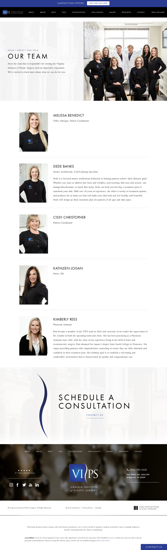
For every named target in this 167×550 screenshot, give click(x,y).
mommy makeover (132, 527)
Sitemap (98, 508)
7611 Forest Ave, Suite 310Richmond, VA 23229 (138, 476)
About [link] (31, 12)
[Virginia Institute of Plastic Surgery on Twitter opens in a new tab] (24, 485)
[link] (156, 12)
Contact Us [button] (154, 547)
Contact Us (94, 415)
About (21, 50)
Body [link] (54, 12)
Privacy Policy (87, 508)
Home (11, 50)
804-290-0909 (104, 541)
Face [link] (64, 12)
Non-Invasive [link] (97, 12)
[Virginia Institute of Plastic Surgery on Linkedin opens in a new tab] (37, 485)
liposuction (78, 530)
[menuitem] (31, 12)
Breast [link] (43, 12)
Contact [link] (141, 12)
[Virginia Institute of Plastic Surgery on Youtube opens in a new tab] (30, 485)
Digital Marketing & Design (149, 508)
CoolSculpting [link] (78, 12)
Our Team (33, 50)
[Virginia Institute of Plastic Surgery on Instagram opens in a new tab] (11, 485)
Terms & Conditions (73, 508)
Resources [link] (126, 12)
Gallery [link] (112, 12)
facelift (67, 530)
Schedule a (94, 401)
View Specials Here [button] (98, 3)
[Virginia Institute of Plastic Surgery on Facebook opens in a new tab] (17, 485)
